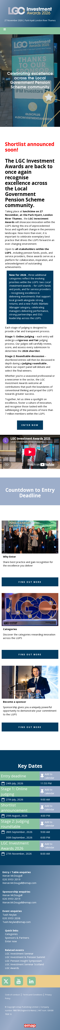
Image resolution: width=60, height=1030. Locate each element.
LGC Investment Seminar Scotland (24, 964)
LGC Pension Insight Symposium (23, 960)
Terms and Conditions (32, 994)
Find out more (30, 582)
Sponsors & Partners (17, 937)
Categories (11, 934)
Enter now (11, 941)
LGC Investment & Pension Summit (25, 957)
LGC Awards (12, 968)
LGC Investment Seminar (19, 953)
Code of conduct (12, 994)
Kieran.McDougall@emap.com (19, 883)
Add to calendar (49, 775)
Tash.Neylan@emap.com (16, 922)
